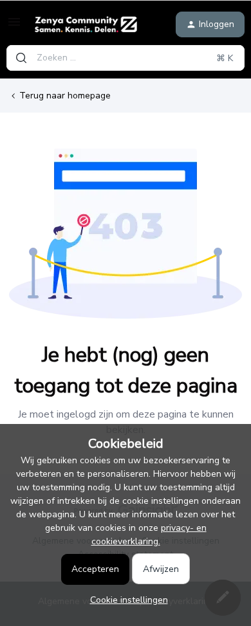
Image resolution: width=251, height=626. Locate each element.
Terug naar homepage (65, 95)
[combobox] (125, 58)
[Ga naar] (21, 58)
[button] (14, 27)
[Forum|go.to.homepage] (85, 24)
